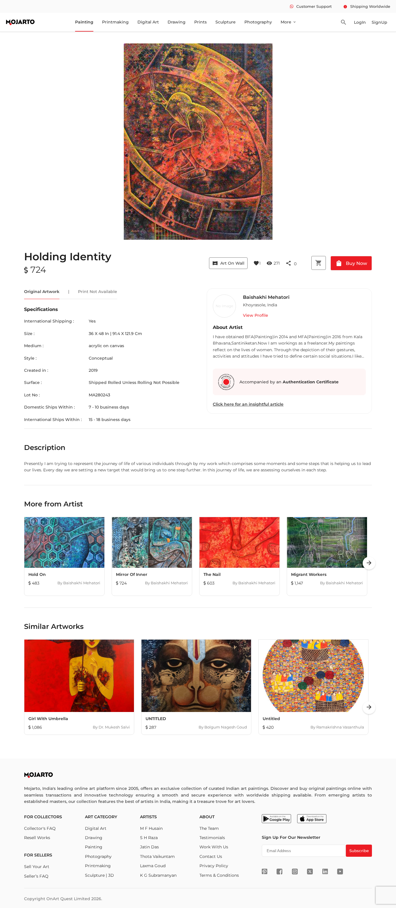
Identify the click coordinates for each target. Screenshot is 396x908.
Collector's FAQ (40, 828)
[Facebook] (279, 871)
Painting (84, 22)
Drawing (177, 22)
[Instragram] (295, 871)
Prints (200, 22)
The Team (209, 828)
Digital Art (148, 22)
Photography (258, 22)
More (289, 22)
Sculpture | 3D (99, 875)
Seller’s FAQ (36, 876)
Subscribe (359, 850)
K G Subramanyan (158, 875)
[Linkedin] (325, 871)
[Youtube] (340, 871)
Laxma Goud (153, 865)
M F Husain (151, 828)
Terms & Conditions (219, 875)
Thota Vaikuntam (157, 856)
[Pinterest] (264, 871)
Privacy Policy (213, 865)
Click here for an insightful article (248, 404)
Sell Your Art (36, 866)
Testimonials (212, 837)
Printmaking (115, 22)
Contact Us (210, 856)
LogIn (360, 22)
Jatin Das (149, 847)
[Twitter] (310, 871)
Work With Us (213, 847)
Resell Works (37, 837)
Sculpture (225, 22)
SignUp (379, 22)
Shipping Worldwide (366, 6)
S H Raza (149, 837)
